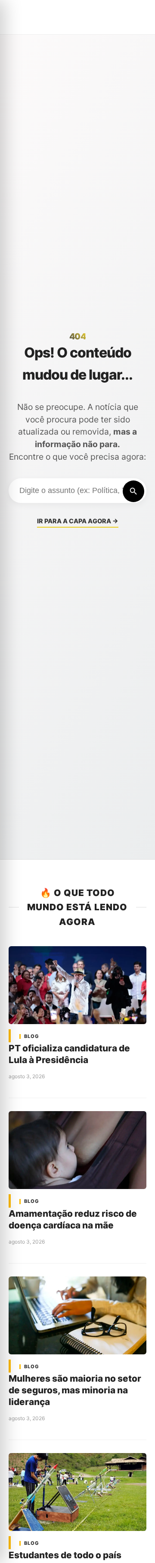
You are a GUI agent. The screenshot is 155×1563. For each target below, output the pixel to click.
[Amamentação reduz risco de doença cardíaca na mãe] (77, 1150)
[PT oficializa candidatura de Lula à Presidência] (77, 985)
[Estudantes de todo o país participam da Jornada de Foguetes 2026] (77, 1492)
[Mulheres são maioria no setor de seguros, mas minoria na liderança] (77, 1315)
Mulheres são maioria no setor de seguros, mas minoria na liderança (75, 1390)
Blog (31, 1036)
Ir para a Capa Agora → (77, 521)
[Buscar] (133, 491)
